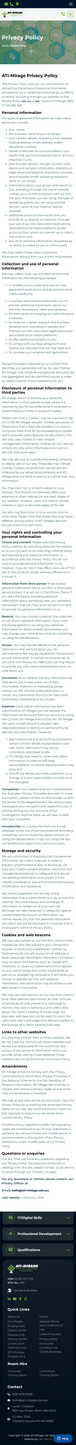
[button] (70, 14)
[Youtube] (14, 1298)
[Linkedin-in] (9, 1298)
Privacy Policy (48, 1339)
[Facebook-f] (20, 1298)
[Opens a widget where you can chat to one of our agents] (62, 1438)
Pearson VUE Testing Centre (17, 1337)
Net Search (45, 1439)
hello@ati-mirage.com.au (30, 1190)
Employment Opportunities (17, 1328)
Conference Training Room (49, 1373)
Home (5, 45)
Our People (15, 1321)
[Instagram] (25, 1298)
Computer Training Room (18, 1373)
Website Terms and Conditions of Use (51, 1325)
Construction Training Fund (17, 1345)
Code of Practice (50, 1334)
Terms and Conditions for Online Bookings (50, 1347)
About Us (14, 1316)
